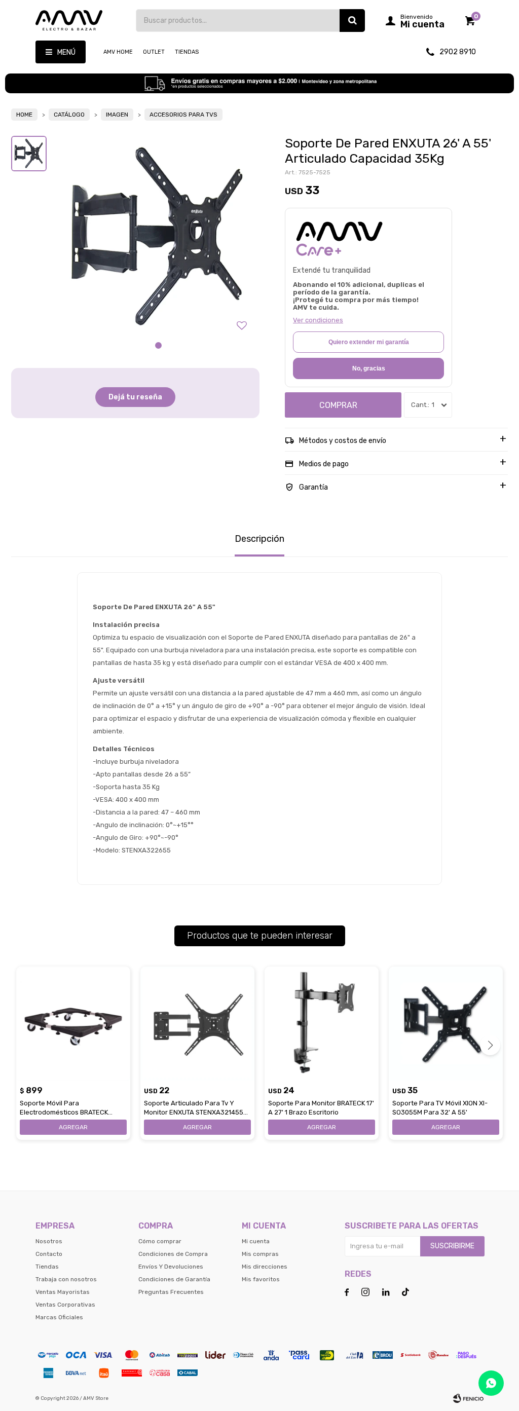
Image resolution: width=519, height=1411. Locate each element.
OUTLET (154, 52)
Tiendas (187, 52)
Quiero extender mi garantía (368, 342)
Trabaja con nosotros (66, 1279)
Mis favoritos (261, 1279)
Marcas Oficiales (59, 1317)
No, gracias (368, 368)
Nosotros (48, 1241)
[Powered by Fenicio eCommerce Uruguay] (468, 1398)
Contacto (48, 1253)
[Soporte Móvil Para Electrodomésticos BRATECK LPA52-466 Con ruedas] (73, 1024)
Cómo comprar (159, 1241)
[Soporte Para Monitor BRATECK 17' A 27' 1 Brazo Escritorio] (322, 1024)
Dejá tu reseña (135, 397)
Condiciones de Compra (173, 1253)
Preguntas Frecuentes (171, 1291)
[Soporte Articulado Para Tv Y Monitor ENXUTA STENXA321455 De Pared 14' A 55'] (197, 1024)
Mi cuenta (256, 1241)
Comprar (338, 405)
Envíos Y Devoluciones (170, 1266)
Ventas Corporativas (65, 1304)
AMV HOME (118, 52)
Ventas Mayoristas (62, 1291)
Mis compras (260, 1253)
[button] (352, 20)
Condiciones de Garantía (174, 1279)
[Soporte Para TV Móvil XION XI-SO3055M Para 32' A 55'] (446, 1024)
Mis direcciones (264, 1266)
